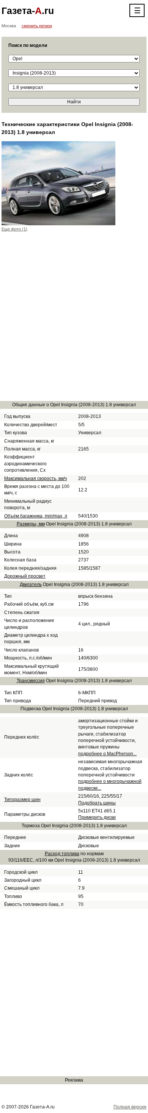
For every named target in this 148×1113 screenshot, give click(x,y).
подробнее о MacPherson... (107, 753)
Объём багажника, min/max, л (35, 516)
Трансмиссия (31, 680)
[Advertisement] (74, 320)
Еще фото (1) (14, 229)
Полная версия (129, 1107)
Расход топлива (62, 853)
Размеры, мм (31, 524)
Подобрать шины (97, 803)
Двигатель (31, 584)
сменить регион (37, 25)
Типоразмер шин (22, 799)
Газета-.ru (28, 10)
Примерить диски (97, 817)
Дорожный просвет (25, 576)
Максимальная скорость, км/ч (35, 478)
